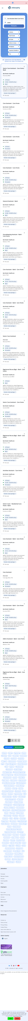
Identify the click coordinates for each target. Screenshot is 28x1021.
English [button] (6, 938)
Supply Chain (5, 821)
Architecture (14, 823)
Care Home (15, 834)
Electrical (21, 815)
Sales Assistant (7, 851)
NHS (25, 793)
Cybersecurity (22, 780)
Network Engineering (19, 804)
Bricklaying (20, 832)
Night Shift (11, 845)
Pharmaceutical (7, 777)
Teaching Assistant (18, 856)
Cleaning (15, 788)
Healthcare (14, 758)
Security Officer (18, 853)
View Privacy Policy (17, 1016)
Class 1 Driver (15, 837)
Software (4, 753)
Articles (2, 878)
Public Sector (5, 780)
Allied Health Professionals (18, 810)
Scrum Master (16, 851)
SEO (23, 851)
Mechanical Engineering (19, 772)
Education (6, 758)
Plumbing (15, 815)
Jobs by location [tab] (19, 747)
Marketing (4, 755)
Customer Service (22, 761)
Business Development (20, 774)
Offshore (18, 845)
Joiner (24, 842)
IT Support (4, 761)
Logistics (12, 766)
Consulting (22, 818)
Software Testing (18, 802)
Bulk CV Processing (5, 894)
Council (22, 837)
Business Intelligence (9, 807)
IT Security (20, 799)
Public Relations (5, 823)
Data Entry (6, 840)
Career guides (4, 880)
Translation (8, 788)
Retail (6, 766)
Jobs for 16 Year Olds (16, 842)
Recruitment (13, 821)
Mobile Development (9, 785)
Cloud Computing (7, 796)
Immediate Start (20, 840)
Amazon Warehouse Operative (14, 829)
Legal (2, 764)
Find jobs (14, 26)
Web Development (21, 783)
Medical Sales (20, 813)
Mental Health (6, 810)
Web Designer (10, 861)
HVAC (11, 818)
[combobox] (14, 32)
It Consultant (5, 842)
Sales (9, 755)
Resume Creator (5, 876)
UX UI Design (22, 796)
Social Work (21, 777)
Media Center (4, 901)
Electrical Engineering (7, 774)
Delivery (4, 793)
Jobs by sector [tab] (8, 747)
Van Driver (7, 859)
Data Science (14, 780)
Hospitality (21, 758)
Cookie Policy (4, 927)
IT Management (8, 804)
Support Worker (8, 856)
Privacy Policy (4, 925)
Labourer (5, 845)
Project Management (11, 764)
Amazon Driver (16, 826)
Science (15, 777)
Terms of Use (4, 922)
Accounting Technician (7, 791)
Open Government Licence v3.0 (8, 932)
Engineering (17, 753)
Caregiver (22, 834)
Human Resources (22, 764)
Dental (6, 813)
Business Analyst (7, 834)
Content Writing (20, 785)
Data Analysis (9, 802)
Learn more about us (6, 929)
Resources (3, 899)
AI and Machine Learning (9, 783)
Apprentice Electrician (10, 832)
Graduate (10, 793)
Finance (24, 753)
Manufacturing (19, 766)
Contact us (3, 920)
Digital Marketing (22, 821)
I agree (10, 1018)
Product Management (10, 799)
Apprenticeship (18, 793)
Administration (12, 761)
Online (23, 845)
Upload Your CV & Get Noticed (13, 59)
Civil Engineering (7, 772)
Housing (13, 840)
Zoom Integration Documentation (9, 911)
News (2, 883)
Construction (23, 755)
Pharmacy (12, 813)
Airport (9, 826)
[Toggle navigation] (2, 8)
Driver (24, 791)
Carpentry (5, 818)
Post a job (3, 892)
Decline (17, 1018)
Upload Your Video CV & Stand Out (14, 61)
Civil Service (7, 837)
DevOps (15, 796)
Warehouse (18, 791)
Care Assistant (20, 807)
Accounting (15, 755)
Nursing (10, 753)
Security (21, 788)
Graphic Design (18, 769)
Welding (16, 818)
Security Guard (9, 853)
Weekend (18, 861)
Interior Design (22, 823)
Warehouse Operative (17, 859)
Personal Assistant (10, 848)
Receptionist (19, 848)
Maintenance (9, 769)
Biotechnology (7, 815)
